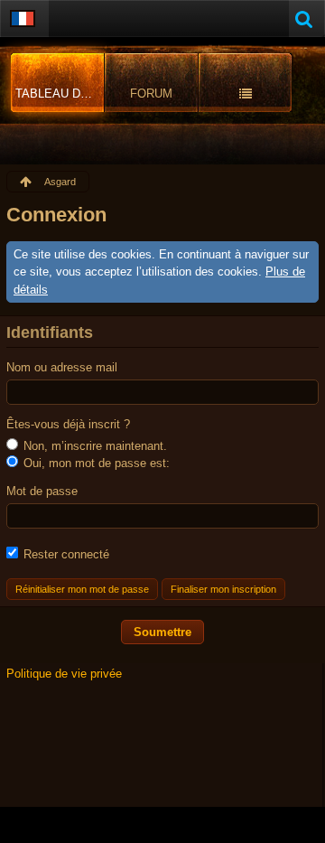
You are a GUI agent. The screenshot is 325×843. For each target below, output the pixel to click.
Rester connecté (64, 554)
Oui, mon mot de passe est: (95, 463)
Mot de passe (42, 491)
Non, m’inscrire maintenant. (93, 446)
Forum (151, 93)
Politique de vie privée (64, 673)
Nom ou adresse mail (61, 367)
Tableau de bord (60, 93)
